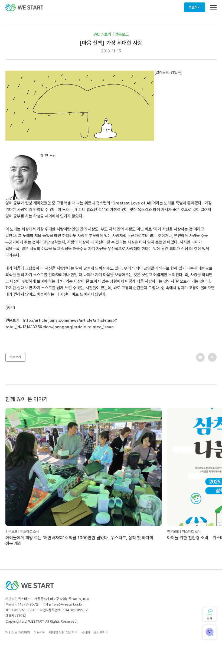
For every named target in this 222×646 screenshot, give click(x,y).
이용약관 (39, 633)
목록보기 (15, 357)
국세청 (85, 633)
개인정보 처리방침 (17, 633)
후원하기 (195, 7)
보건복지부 (100, 633)
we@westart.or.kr (68, 604)
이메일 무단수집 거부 (63, 633)
